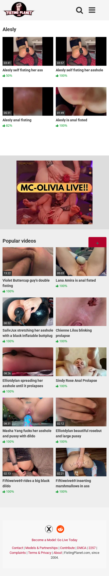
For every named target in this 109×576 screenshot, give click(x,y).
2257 (92, 548)
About (57, 553)
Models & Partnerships (41, 548)
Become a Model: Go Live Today (54, 540)
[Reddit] (60, 529)
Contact (17, 548)
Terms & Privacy (39, 553)
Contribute (67, 548)
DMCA (81, 548)
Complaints (18, 553)
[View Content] (19, 10)
